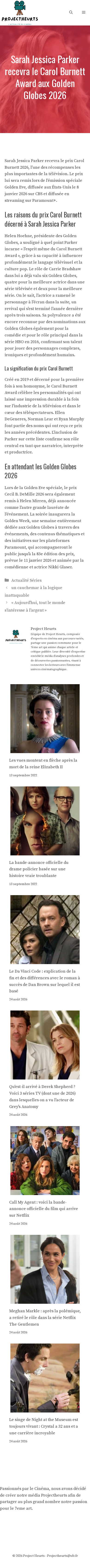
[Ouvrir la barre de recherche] (71, 12)
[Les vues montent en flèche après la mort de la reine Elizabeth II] (45, 749)
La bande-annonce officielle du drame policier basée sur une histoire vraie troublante (39, 869)
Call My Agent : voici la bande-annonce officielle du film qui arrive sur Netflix (43, 1209)
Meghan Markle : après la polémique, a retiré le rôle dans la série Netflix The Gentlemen (45, 1317)
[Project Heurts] (19, 12)
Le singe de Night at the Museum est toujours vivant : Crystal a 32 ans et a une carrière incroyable (43, 1426)
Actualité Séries (26, 580)
